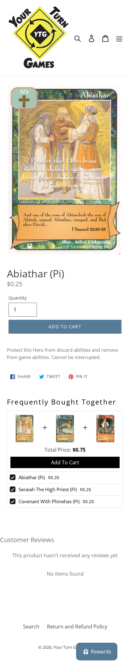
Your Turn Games (69, 647)
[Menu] (119, 38)
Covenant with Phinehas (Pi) (49, 501)
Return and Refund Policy (77, 626)
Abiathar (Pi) (32, 477)
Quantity (18, 298)
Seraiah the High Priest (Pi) (48, 489)
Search (31, 626)
